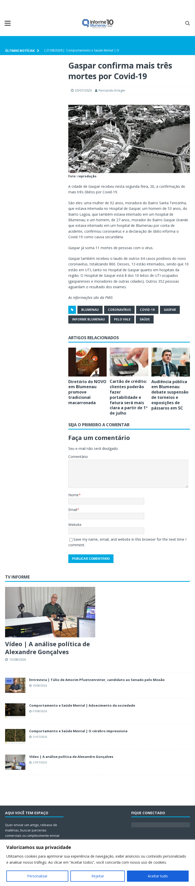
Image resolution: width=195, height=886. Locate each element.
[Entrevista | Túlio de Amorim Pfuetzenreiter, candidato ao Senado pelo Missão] (15, 685)
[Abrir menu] (8, 23)
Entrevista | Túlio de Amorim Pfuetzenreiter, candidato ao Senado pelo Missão (97, 679)
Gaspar (170, 310)
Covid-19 (147, 310)
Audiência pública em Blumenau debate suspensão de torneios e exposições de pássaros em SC (169, 395)
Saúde (145, 319)
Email (72, 509)
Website (75, 524)
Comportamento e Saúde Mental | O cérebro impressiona (78, 731)
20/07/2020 (83, 90)
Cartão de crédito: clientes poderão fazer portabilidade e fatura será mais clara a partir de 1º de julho (129, 397)
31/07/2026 (40, 737)
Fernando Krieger (112, 90)
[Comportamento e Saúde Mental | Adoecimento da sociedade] (15, 711)
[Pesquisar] (187, 23)
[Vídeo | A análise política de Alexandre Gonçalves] (50, 612)
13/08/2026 (17, 659)
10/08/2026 (40, 685)
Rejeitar (97, 876)
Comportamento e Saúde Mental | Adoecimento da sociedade (82, 705)
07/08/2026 (40, 711)
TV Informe (17, 577)
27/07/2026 (40, 762)
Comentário (78, 456)
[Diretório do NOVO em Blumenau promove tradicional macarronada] (87, 362)
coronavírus (119, 310)
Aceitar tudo (158, 876)
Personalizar (37, 876)
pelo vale (122, 319)
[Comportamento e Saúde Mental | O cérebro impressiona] (15, 736)
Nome (73, 494)
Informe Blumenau (88, 319)
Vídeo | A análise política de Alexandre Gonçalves (47, 648)
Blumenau (90, 310)
